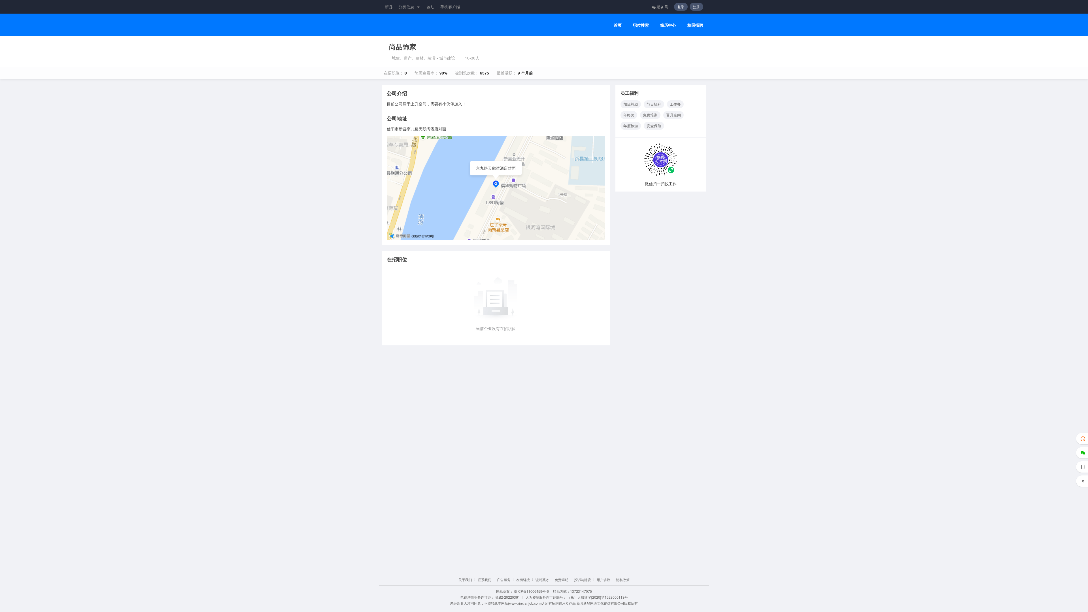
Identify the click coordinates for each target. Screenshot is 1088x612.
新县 (389, 7)
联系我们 (484, 579)
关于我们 (465, 579)
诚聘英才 (542, 579)
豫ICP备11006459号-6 (531, 591)
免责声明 (561, 579)
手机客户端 (450, 7)
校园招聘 (695, 25)
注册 (696, 6)
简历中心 (668, 25)
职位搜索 (641, 25)
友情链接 (523, 579)
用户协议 (603, 579)
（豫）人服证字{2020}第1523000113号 (597, 597)
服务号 (662, 7)
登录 (680, 6)
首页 (618, 25)
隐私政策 (623, 579)
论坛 (431, 7)
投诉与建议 (582, 579)
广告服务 (504, 579)
